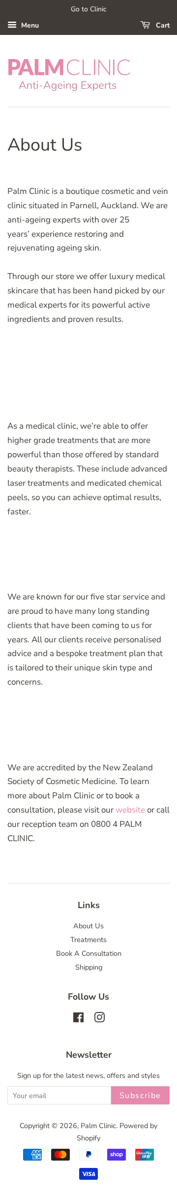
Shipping (88, 967)
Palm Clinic (98, 1126)
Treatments (88, 940)
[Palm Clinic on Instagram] (99, 1019)
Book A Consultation (88, 953)
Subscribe (140, 1095)
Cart (162, 25)
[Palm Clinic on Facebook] (78, 1019)
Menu (29, 25)
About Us (88, 926)
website (130, 810)
